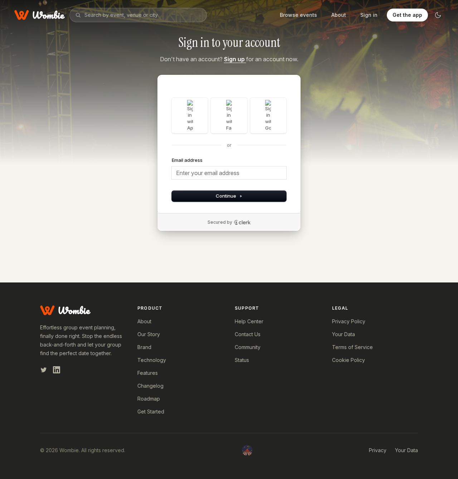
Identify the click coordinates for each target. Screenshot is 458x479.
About (338, 15)
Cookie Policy (348, 360)
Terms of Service (352, 347)
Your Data (343, 334)
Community (247, 347)
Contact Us (247, 334)
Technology (151, 360)
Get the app (407, 15)
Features (147, 373)
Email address (187, 160)
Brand (144, 347)
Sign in (368, 15)
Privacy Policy (348, 321)
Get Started (150, 411)
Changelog (150, 386)
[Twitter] (43, 369)
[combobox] (142, 15)
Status (242, 360)
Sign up (235, 59)
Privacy (377, 450)
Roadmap (148, 399)
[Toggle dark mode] (438, 15)
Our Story (148, 334)
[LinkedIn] (56, 369)
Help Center (249, 321)
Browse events (298, 15)
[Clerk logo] (242, 222)
